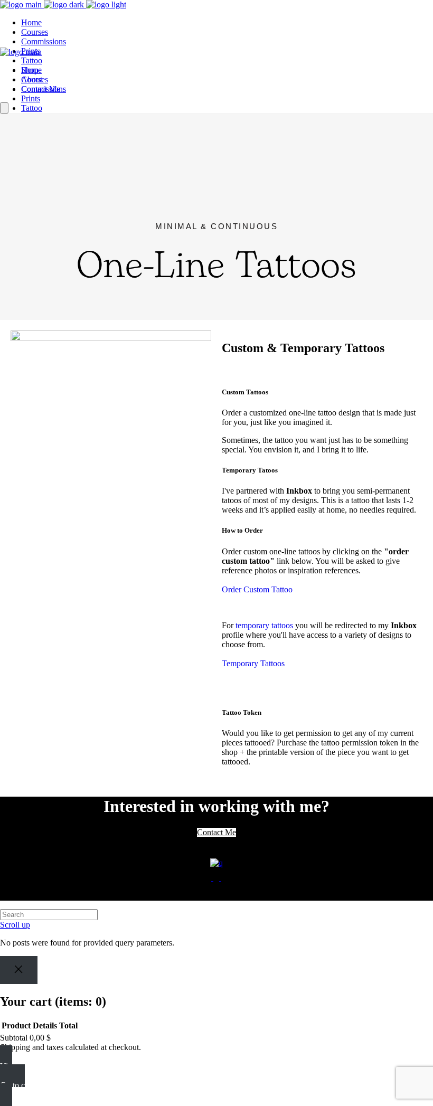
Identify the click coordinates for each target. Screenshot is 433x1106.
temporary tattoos (264, 625)
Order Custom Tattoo (257, 589)
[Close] (18, 970)
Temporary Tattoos (253, 663)
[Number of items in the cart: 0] (4, 108)
